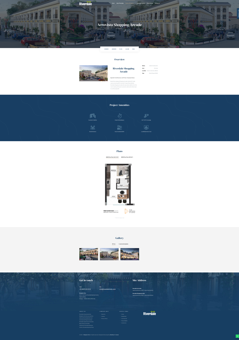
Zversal (117, 334)
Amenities (114, 49)
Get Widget (237, 338)
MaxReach (112, 334)
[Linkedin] (104, 293)
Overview (106, 49)
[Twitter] (106, 293)
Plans (120, 49)
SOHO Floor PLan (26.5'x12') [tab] (112, 157)
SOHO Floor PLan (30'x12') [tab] (127, 157)
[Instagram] (102, 293)
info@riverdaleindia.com (107, 289)
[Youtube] (108, 293)
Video (133, 49)
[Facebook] (100, 293)
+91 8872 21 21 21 (85, 289)
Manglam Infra (87, 334)
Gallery (127, 49)
